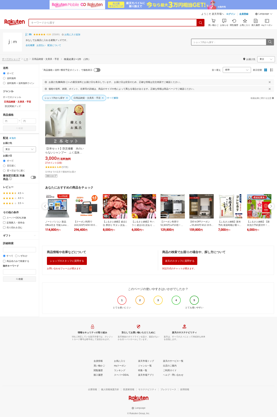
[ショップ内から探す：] (270, 42)
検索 (20, 128)
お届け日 (7, 156)
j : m (28, 34)
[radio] (4, 73)
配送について (54, 45)
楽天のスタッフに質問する (179, 260)
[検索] (200, 22)
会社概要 (30, 45)
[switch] (33, 177)
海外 (13, 138)
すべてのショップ (11, 59)
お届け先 (7, 143)
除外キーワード (11, 266)
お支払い (41, 45)
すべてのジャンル (12, 97)
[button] (263, 14)
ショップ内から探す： (204, 42)
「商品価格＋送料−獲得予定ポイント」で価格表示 (66, 70)
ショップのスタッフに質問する (67, 260)
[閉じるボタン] (269, 82)
